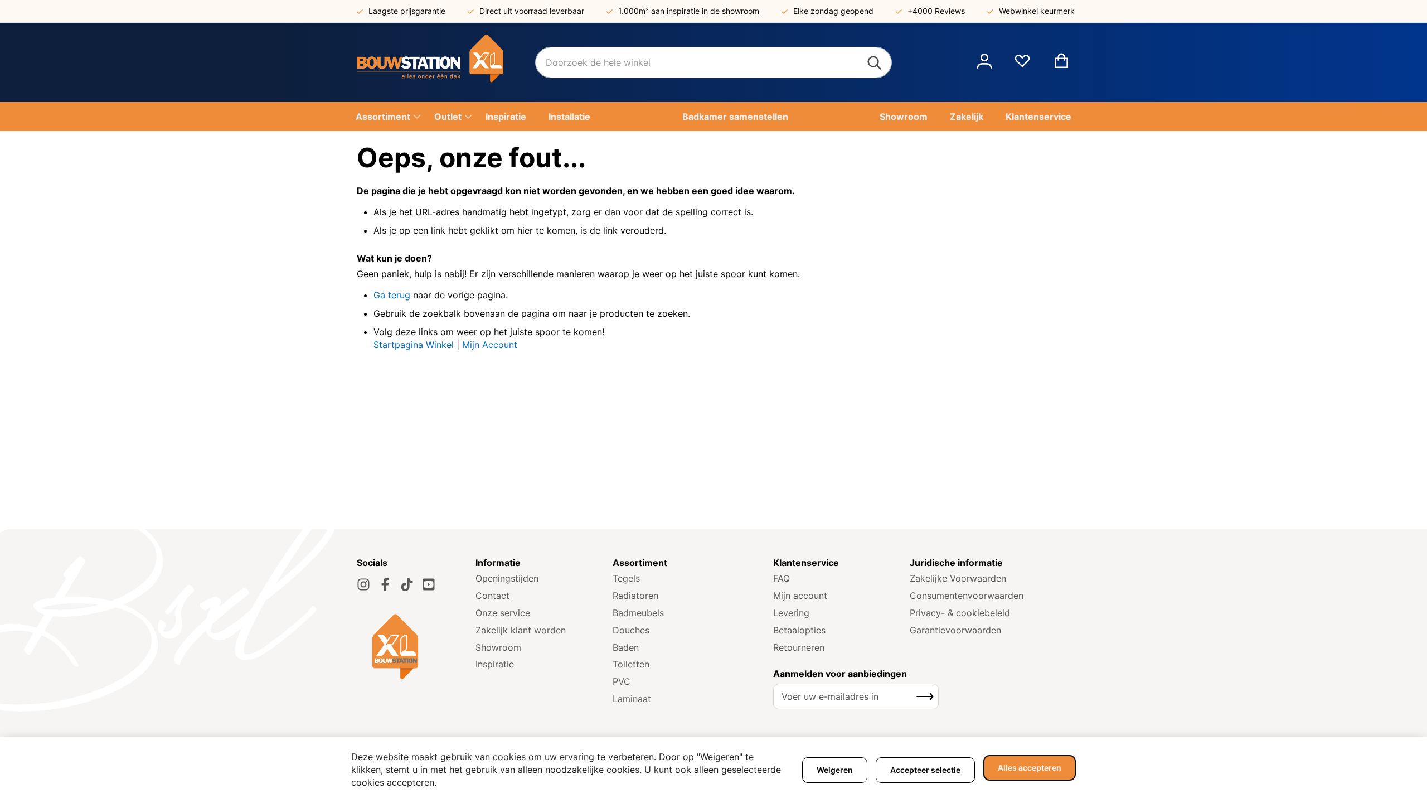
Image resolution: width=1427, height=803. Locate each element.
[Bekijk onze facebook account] (385, 584)
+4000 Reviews (936, 11)
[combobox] (713, 62)
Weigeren (835, 770)
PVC (621, 681)
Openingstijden (506, 578)
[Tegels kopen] (446, 62)
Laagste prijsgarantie (406, 11)
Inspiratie (494, 664)
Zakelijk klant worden (520, 630)
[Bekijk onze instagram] (363, 584)
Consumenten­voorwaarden (966, 595)
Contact (492, 595)
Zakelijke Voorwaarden (958, 578)
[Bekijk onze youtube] (428, 584)
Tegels (626, 578)
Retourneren (798, 647)
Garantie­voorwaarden (955, 630)
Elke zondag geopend (833, 11)
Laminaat (632, 698)
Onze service (502, 612)
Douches (631, 630)
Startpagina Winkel (413, 344)
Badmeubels (638, 612)
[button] (984, 62)
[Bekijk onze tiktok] (407, 584)
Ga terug (391, 295)
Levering (791, 612)
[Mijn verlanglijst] (1022, 65)
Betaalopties (799, 630)
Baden (626, 647)
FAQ (781, 578)
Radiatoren (635, 595)
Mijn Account (489, 344)
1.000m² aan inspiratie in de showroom (688, 11)
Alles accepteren (1029, 767)
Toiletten (631, 664)
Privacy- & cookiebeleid (960, 612)
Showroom (498, 647)
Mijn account (800, 595)
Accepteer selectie (925, 770)
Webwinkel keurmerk (1037, 11)
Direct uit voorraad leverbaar (531, 11)
